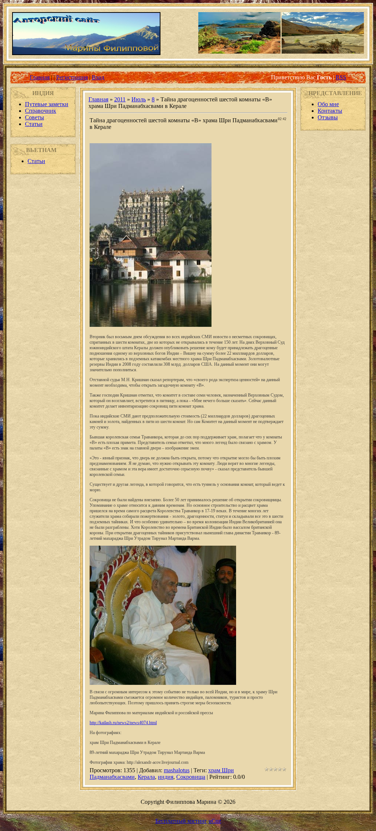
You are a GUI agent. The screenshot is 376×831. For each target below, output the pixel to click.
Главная (40, 77)
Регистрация (72, 77)
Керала (146, 777)
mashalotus (176, 770)
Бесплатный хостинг (181, 821)
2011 (120, 99)
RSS (341, 77)
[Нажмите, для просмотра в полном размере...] (151, 324)
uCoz (215, 821)
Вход (98, 77)
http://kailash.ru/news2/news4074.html (123, 722)
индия (165, 777)
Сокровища (190, 777)
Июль (138, 99)
